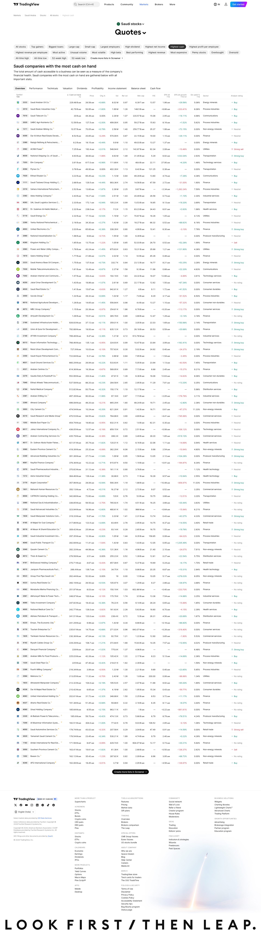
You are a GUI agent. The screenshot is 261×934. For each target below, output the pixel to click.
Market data (126, 807)
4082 (25, 589)
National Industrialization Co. (43, 236)
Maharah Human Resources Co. (44, 489)
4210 (25, 416)
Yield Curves (80, 871)
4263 (25, 202)
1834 (25, 516)
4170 (25, 629)
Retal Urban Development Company (45, 349)
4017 (25, 443)
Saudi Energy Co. (38, 216)
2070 (25, 469)
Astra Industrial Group (40, 476)
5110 (25, 216)
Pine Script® (80, 880)
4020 (25, 289)
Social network (175, 801)
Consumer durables (211, 289)
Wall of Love (174, 804)
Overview (125, 819)
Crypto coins (80, 819)
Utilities (206, 149)
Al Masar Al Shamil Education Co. (45, 529)
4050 (25, 729)
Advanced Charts (222, 810)
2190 (25, 322)
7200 (25, 723)
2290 (25, 222)
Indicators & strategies (179, 839)
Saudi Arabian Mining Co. (41, 129)
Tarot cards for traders (131, 877)
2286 (25, 669)
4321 (25, 369)
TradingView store (129, 874)
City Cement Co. (37, 409)
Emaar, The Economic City (42, 623)
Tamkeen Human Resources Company (45, 636)
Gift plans (125, 810)
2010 (25, 109)
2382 (25, 196)
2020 (25, 122)
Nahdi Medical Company (41, 389)
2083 (25, 249)
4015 (25, 569)
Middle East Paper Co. (40, 422)
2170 (25, 483)
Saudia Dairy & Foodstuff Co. (43, 376)
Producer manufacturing (214, 236)
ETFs (77, 813)
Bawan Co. (35, 756)
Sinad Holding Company (41, 709)
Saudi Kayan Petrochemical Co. (44, 356)
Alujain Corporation (38, 482)
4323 (25, 583)
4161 (25, 563)
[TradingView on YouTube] (26, 805)
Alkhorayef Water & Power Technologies (45, 596)
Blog (123, 857)
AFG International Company (42, 763)
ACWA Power (36, 149)
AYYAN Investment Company (43, 336)
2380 (25, 142)
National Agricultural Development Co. (45, 302)
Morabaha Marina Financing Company (45, 589)
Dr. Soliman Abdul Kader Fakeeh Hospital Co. (45, 442)
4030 (25, 156)
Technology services (212, 162)
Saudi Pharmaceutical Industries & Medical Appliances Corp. (45, 469)
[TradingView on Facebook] (21, 805)
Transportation (209, 156)
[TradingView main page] (26, 4)
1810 (25, 256)
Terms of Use (127, 889)
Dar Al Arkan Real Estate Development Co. (45, 136)
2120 (25, 509)
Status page (126, 910)
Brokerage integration (224, 825)
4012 (25, 556)
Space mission (127, 854)
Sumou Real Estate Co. (40, 583)
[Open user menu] (226, 4)
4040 (25, 543)
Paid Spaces (174, 848)
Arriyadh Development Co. (42, 316)
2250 (25, 536)
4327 (25, 703)
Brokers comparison (130, 825)
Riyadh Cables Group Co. (41, 643)
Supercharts (80, 801)
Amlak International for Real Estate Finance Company (45, 743)
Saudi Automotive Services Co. (44, 729)
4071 (25, 436)
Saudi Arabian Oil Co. (39, 102)
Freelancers (174, 845)
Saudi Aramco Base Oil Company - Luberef (45, 262)
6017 (25, 429)
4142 (25, 643)
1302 (25, 756)
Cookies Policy (127, 898)
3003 (25, 409)
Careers (124, 863)
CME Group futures (129, 836)
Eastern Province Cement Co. (43, 449)
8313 (25, 342)
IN (219, 4)
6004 (25, 496)
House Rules (174, 813)
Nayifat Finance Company (42, 462)
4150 (25, 316)
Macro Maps (80, 877)
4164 (25, 389)
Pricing (124, 804)
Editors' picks (175, 831)
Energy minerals (210, 102)
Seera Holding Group (39, 256)
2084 (25, 676)
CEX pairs (79, 822)
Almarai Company (38, 402)
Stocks (78, 810)
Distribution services (212, 389)
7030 (25, 269)
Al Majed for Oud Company (42, 522)
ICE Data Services (45, 818)
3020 (25, 736)
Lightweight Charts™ (224, 807)
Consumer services (211, 282)
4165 (25, 523)
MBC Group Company (40, 309)
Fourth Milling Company (40, 669)
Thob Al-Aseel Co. (38, 556)
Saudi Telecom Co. (38, 116)
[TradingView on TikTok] (48, 805)
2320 (25, 716)
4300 (25, 136)
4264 (25, 169)
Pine (77, 828)
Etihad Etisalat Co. (38, 176)
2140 (25, 336)
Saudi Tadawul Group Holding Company (45, 182)
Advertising (220, 822)
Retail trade (208, 522)
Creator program (176, 810)
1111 (25, 182)
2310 (25, 189)
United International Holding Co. (44, 696)
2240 (25, 456)
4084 (25, 649)
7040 (25, 382)
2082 (25, 149)
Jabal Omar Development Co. (43, 282)
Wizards (172, 842)
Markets (144, 4)
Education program (223, 831)
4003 (25, 229)
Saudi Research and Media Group (45, 416)
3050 (25, 749)
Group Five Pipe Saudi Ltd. (42, 576)
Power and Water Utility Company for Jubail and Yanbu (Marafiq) (45, 249)
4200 (25, 616)
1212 (25, 476)
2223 (25, 262)
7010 (25, 116)
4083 (25, 696)
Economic (79, 851)
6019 (25, 529)
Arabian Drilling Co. (38, 396)
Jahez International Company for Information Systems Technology (45, 429)
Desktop (78, 892)
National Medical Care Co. (42, 609)
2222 (25, 102)
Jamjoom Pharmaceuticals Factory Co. (45, 569)
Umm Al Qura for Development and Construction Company (45, 329)
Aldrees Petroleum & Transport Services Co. (45, 616)
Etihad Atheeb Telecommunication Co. (45, 382)
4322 (25, 349)
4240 (25, 763)
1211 (25, 129)
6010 (25, 302)
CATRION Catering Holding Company (45, 496)
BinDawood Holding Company (43, 562)
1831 (25, 489)
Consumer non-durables (213, 302)
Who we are (126, 851)
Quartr (50, 836)
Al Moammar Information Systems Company (45, 723)
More (172, 4)
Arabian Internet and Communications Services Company (45, 276)
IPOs (77, 860)
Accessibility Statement (131, 901)
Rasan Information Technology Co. (45, 342)
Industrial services (211, 196)
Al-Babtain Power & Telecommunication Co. (45, 716)
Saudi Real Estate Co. (39, 289)
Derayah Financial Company (42, 649)
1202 (25, 423)
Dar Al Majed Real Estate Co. (43, 689)
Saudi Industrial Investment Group (45, 536)
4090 (25, 603)
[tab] (21, 46)
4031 (25, 362)
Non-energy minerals (212, 129)
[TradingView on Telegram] (43, 805)
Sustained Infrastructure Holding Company (45, 322)
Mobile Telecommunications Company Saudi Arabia (45, 269)
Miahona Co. (35, 676)
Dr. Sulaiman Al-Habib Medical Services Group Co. (45, 209)
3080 (25, 449)
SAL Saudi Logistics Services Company (45, 202)
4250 (25, 282)
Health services (210, 209)
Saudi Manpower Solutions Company (45, 516)
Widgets (218, 801)
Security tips (126, 904)
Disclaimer (125, 892)
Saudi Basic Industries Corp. (42, 109)
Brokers (159, 4)
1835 (25, 636)
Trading (172, 825)
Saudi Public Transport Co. (42, 542)
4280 (25, 242)
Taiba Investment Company (42, 603)
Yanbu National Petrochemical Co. (45, 222)
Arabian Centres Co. (39, 369)
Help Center (126, 860)
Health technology (211, 469)
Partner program (222, 828)
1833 (25, 683)
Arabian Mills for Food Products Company (45, 656)
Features (125, 801)
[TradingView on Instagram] (32, 805)
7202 (25, 276)
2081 (25, 596)
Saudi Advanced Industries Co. (44, 509)
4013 (25, 209)
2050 (25, 296)
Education (173, 828)
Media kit (125, 866)
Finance (206, 136)
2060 (25, 236)
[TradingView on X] (15, 805)
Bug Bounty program (130, 907)
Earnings (78, 854)
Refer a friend (175, 807)
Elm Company (36, 162)
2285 (25, 656)
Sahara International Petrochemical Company (45, 189)
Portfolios (79, 868)
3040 (25, 549)
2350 (25, 356)
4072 (25, 309)
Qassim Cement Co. (39, 549)
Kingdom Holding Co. (39, 242)
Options (78, 874)
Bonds (77, 816)
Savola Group (36, 296)
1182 (25, 743)
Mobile (78, 889)
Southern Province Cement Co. (44, 749)
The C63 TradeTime (130, 880)
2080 (25, 503)
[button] (116, 4)
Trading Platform (222, 813)
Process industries (211, 109)
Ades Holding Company (40, 196)
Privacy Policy (127, 895)
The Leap (125, 828)
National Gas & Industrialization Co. (45, 502)
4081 (25, 463)
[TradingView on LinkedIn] (37, 805)
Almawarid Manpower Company (44, 683)
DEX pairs (79, 825)
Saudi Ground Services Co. (42, 362)
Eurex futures (127, 839)
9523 (25, 576)
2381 (25, 396)
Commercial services (212, 416)
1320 (25, 663)
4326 (25, 689)
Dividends (79, 857)
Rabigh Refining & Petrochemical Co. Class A (45, 142)
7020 (25, 176)
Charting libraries (222, 804)
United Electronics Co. (40, 229)
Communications (210, 116)
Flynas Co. (35, 169)
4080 (25, 709)
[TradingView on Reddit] (53, 805)
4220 (25, 623)
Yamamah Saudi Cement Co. (43, 736)
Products (109, 4)
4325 (25, 329)
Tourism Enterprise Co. (40, 629)
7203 (25, 162)
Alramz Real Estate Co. (40, 703)
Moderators (174, 816)
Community (127, 4)
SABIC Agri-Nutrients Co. (41, 122)
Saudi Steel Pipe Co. (39, 663)
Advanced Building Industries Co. (45, 456)
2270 (25, 376)
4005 (25, 609)
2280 (25, 403)
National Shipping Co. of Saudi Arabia (45, 156)
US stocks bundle (129, 842)
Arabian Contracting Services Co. (45, 436)
